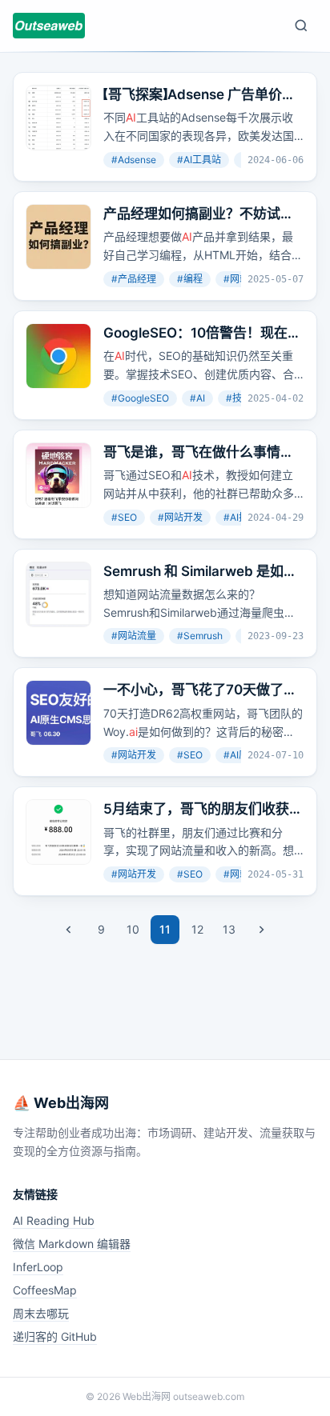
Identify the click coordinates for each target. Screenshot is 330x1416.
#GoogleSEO (140, 398)
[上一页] (68, 929)
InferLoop (38, 1267)
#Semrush (200, 636)
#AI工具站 (199, 160)
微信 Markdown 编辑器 (72, 1243)
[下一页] (261, 929)
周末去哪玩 (41, 1313)
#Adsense (133, 160)
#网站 (236, 279)
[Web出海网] (49, 25)
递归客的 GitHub (55, 1336)
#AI (197, 398)
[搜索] (301, 26)
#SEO (124, 517)
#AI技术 (240, 517)
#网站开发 (180, 517)
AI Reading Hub (54, 1220)
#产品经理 (133, 279)
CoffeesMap (45, 1290)
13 (229, 929)
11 (165, 929)
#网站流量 (133, 636)
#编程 (190, 279)
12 (197, 929)
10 (133, 929)
